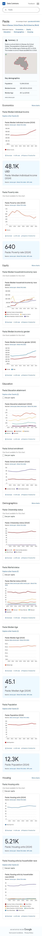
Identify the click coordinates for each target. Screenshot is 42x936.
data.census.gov (22, 406)
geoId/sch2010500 (34, 21)
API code (17, 155)
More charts (36, 105)
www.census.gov (10, 97)
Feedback (31, 4)
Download (9, 155)
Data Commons (13, 4)
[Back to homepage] (3, 3)
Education (7, 32)
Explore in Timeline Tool (29, 155)
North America (29, 25)
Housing (30, 32)
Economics (19, 29)
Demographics (19, 32)
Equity (29, 29)
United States (18, 25)
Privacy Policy (29, 933)
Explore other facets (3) (11, 571)
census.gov (12, 125)
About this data (21, 125)
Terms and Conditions (16, 933)
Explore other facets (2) (11, 116)
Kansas (10, 25)
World (37, 25)
